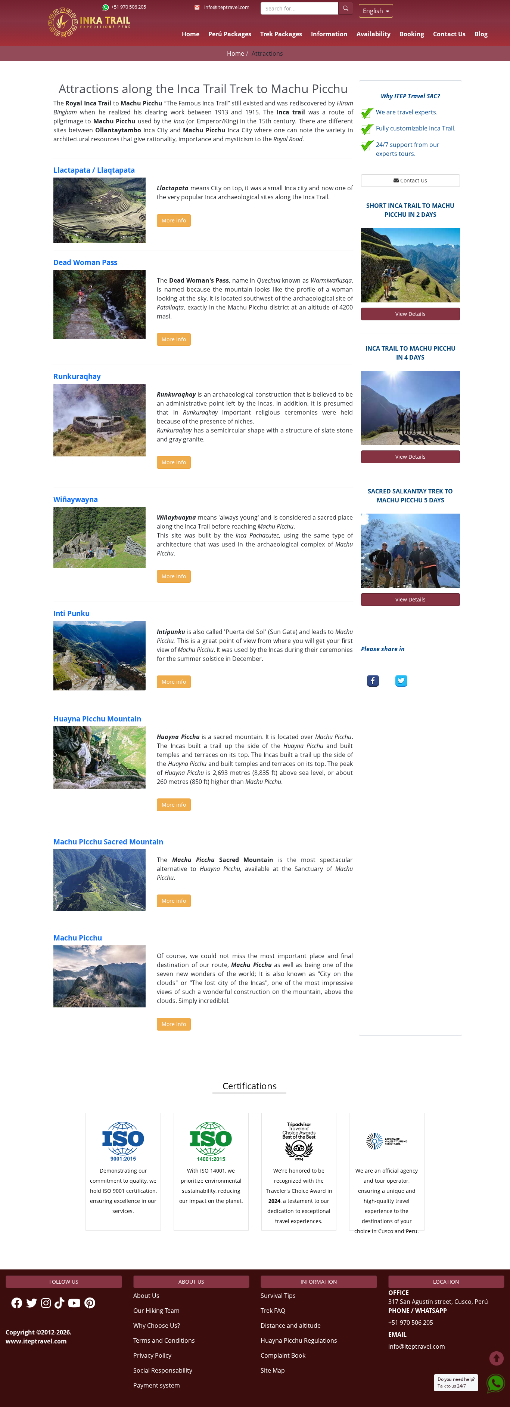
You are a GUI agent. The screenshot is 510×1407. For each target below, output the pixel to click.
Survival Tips (278, 1295)
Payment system (156, 1385)
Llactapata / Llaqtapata (94, 170)
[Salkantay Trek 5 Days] (410, 551)
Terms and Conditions (164, 1340)
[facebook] (373, 681)
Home (190, 34)
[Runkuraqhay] (99, 420)
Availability (374, 34)
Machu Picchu (77, 938)
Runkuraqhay (77, 376)
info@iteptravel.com (226, 7)
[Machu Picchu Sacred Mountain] (99, 880)
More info (174, 220)
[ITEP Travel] (89, 18)
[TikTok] (61, 1303)
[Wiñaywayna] (99, 537)
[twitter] (401, 681)
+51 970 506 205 (410, 1322)
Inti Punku (71, 613)
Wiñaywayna (75, 499)
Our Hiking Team (156, 1310)
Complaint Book (283, 1355)
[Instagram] (48, 1303)
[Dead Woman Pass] (99, 304)
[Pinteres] (91, 1303)
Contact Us (449, 34)
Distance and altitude (291, 1325)
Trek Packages (281, 34)
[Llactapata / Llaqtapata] (99, 210)
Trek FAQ (273, 1310)
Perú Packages (229, 34)
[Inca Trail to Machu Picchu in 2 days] (410, 265)
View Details (410, 313)
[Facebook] (18, 1303)
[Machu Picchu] (99, 976)
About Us (146, 1295)
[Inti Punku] (99, 656)
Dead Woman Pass (85, 262)
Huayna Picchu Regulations (299, 1340)
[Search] (345, 8)
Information (329, 34)
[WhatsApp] (496, 1381)
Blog (481, 34)
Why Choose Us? (156, 1325)
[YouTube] (76, 1303)
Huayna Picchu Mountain (97, 719)
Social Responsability (162, 1370)
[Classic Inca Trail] (410, 408)
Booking (411, 34)
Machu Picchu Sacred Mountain (108, 842)
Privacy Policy (152, 1355)
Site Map (273, 1370)
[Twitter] (33, 1303)
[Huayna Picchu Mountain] (99, 757)
